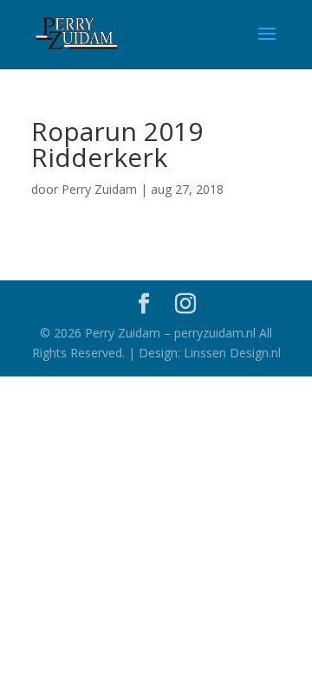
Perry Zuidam (99, 189)
